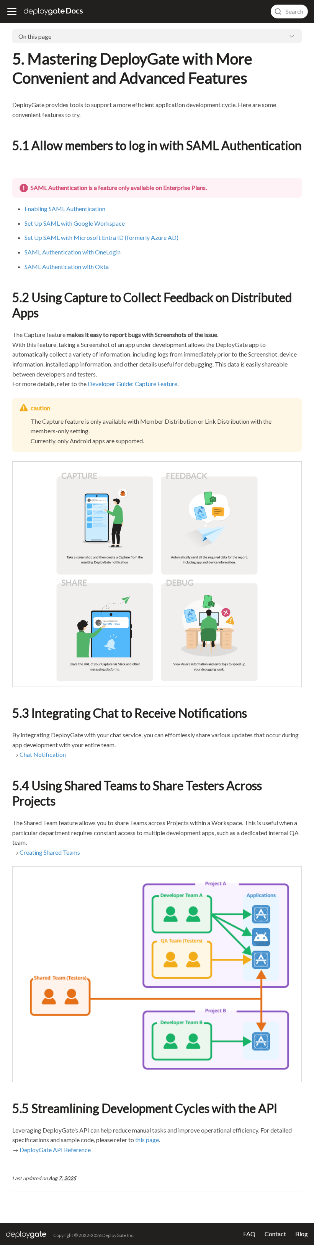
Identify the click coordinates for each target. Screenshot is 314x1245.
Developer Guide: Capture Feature (132, 383)
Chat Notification (43, 754)
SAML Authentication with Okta (67, 266)
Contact (275, 1234)
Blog (301, 1234)
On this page (34, 36)
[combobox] (289, 11)
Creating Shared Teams (50, 852)
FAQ (249, 1234)
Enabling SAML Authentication (65, 208)
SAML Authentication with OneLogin (73, 252)
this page (147, 1139)
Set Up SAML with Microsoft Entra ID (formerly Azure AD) (101, 237)
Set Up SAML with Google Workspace (75, 223)
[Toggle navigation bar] (12, 11)
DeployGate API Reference (55, 1149)
